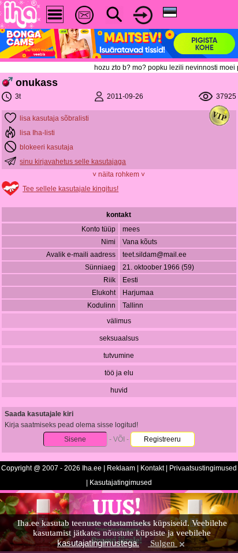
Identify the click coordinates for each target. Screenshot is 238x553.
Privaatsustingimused (203, 468)
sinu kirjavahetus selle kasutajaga (73, 162)
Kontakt (152, 468)
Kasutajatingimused (121, 483)
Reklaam (121, 468)
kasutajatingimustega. (98, 543)
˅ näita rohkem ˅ (118, 174)
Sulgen (162, 543)
